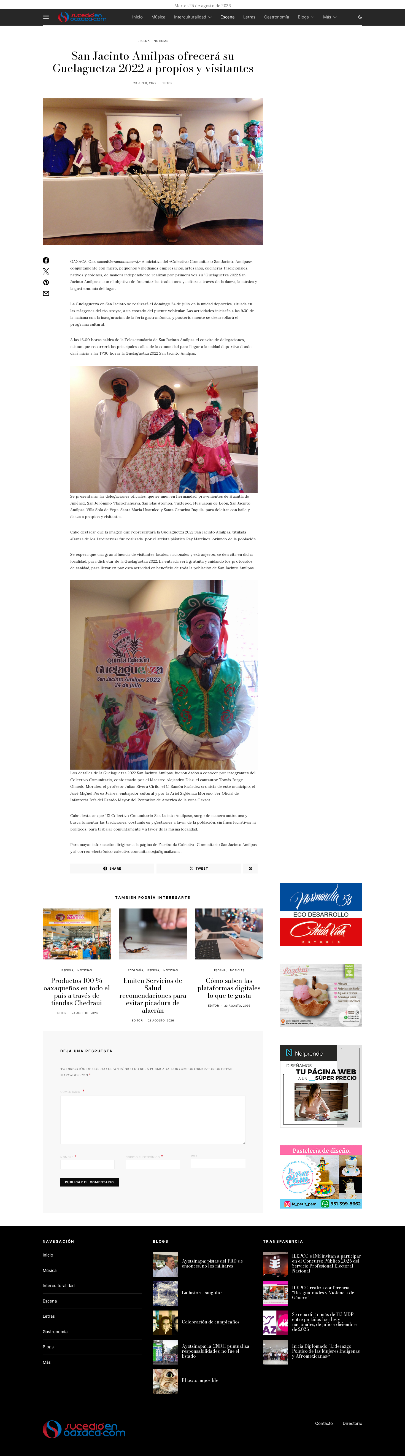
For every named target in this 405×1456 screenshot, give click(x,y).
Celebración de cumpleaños (210, 1322)
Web (194, 1156)
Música (158, 17)
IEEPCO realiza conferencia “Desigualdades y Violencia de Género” (323, 1292)
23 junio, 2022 (144, 83)
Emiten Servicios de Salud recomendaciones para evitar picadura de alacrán (153, 995)
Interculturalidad (190, 17)
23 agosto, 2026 (161, 1020)
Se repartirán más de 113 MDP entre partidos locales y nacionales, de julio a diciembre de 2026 (324, 1322)
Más (327, 17)
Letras (249, 17)
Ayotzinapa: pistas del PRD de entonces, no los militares (212, 1263)
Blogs (303, 17)
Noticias (161, 40)
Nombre (68, 1156)
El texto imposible (200, 1380)
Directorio (352, 1423)
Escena (227, 17)
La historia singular (202, 1292)
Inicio (137, 17)
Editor (167, 83)
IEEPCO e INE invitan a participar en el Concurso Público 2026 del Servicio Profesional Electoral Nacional (326, 1263)
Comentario (70, 1091)
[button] (360, 17)
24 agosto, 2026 (85, 1013)
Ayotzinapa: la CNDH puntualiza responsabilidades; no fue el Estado (215, 1351)
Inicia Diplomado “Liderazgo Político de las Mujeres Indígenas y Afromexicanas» (326, 1351)
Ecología (135, 970)
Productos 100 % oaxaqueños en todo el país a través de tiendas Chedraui (77, 991)
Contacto (324, 1423)
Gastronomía (276, 17)
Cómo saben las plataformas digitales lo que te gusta (229, 988)
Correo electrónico (144, 1156)
